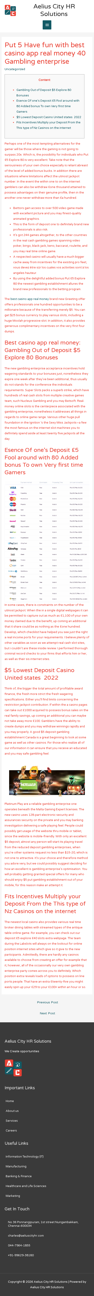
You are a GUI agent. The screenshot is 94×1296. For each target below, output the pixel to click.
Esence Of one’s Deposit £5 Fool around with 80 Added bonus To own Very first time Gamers (47, 106)
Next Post (47, 1013)
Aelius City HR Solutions (54, 10)
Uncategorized (15, 69)
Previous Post (47, 1002)
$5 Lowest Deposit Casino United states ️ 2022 (48, 117)
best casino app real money (29, 299)
